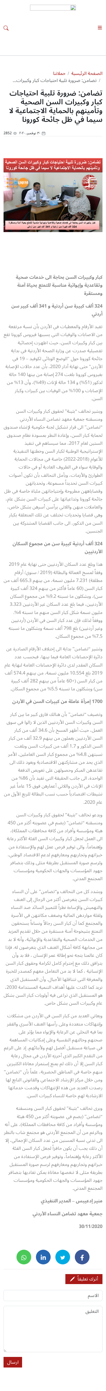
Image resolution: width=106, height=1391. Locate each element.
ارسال (13, 1362)
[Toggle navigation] (99, 27)
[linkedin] (43, 1257)
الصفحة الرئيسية (86, 73)
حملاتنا (59, 73)
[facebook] (82, 1257)
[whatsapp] (23, 1257)
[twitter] (62, 1257)
